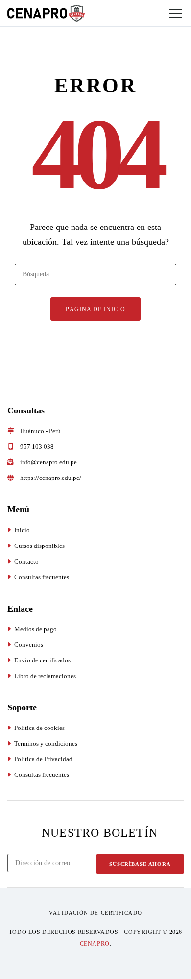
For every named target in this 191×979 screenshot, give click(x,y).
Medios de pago (35, 629)
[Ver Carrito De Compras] (130, 13)
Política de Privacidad (43, 759)
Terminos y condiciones (45, 743)
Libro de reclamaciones (45, 676)
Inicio (22, 530)
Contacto (26, 561)
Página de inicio (95, 309)
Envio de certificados (42, 660)
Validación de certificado (95, 913)
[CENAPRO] (46, 13)
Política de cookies (39, 727)
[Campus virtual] (150, 13)
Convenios (28, 644)
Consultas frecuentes (41, 577)
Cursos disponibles (39, 545)
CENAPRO (95, 943)
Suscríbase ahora (140, 864)
